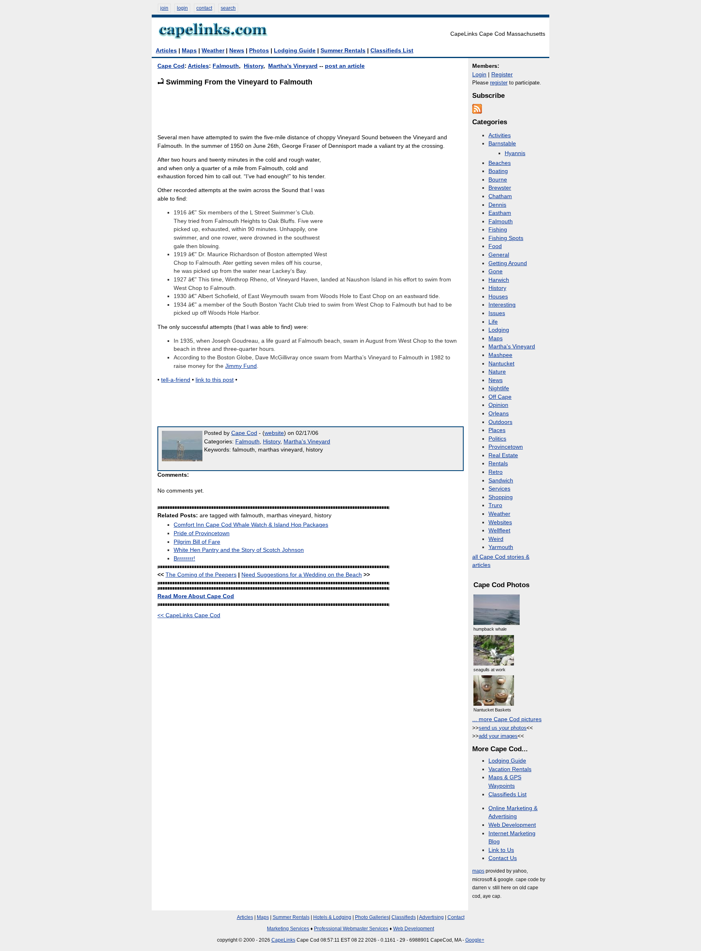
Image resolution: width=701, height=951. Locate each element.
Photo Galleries (372, 917)
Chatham (500, 196)
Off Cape (500, 397)
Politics (497, 439)
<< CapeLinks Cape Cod (188, 615)
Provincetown (505, 447)
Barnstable (502, 143)
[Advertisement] (305, 109)
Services (499, 489)
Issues (496, 313)
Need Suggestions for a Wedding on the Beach (301, 575)
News (236, 51)
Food (495, 246)
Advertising (431, 917)
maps (478, 871)
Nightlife (498, 388)
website (274, 433)
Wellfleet (499, 530)
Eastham (499, 213)
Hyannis (515, 153)
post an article (345, 66)
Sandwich (500, 481)
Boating (498, 171)
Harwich (498, 280)
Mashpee (500, 355)
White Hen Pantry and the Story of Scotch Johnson (239, 550)
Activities (499, 135)
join (164, 8)
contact (204, 8)
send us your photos (503, 728)
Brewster (499, 188)
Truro (495, 505)
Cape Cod (171, 66)
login (182, 8)
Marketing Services (288, 929)
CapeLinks (283, 940)
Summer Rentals (343, 51)
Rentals (498, 463)
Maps (189, 51)
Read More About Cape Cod (195, 596)
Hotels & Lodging (332, 917)
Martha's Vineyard (293, 66)
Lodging (498, 330)
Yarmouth (500, 547)
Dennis (497, 205)
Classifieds (403, 917)
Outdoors (500, 422)
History (253, 66)
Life (493, 322)
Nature (497, 372)
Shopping (500, 497)
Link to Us (501, 850)
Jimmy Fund (241, 366)
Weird (495, 539)
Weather (213, 51)
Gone (495, 271)
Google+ (474, 940)
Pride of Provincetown (202, 533)
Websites (500, 522)
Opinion (498, 405)
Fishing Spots (505, 238)
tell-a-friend (175, 380)
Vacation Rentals (509, 769)
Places (496, 430)
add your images (498, 736)
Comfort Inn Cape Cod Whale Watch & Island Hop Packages (251, 525)
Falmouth (226, 66)
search (228, 8)
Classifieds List (391, 51)
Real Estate (503, 455)
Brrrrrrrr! (184, 558)
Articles (166, 51)
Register (502, 74)
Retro (495, 472)
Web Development (512, 825)
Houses (498, 297)
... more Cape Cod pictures (507, 719)
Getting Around (507, 263)
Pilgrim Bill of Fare (197, 542)
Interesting (502, 305)
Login (479, 74)
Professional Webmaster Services (351, 929)
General (498, 255)
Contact (455, 917)
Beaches (499, 163)
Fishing (497, 230)
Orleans (498, 414)
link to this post (215, 380)
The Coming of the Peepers (201, 575)
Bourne (497, 180)
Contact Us (502, 858)
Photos (259, 51)
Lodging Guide (295, 51)
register (498, 83)
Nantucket (501, 364)
